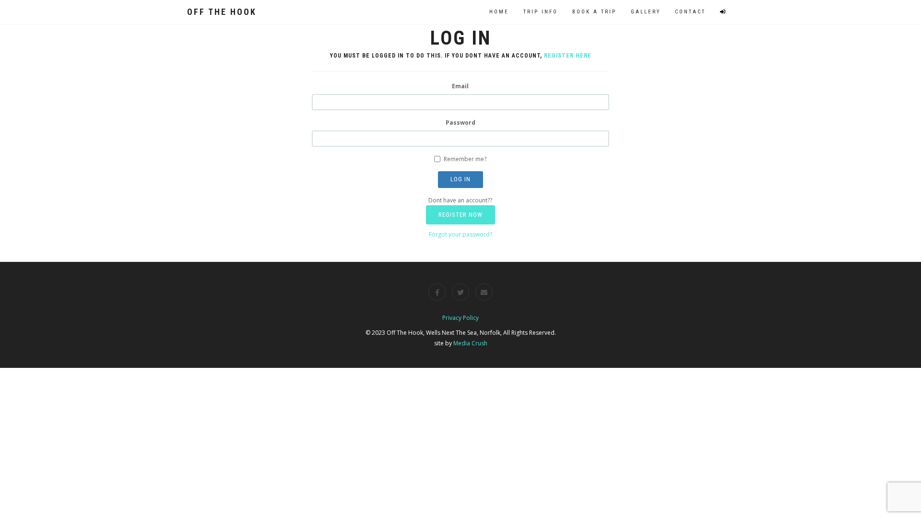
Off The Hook (222, 12)
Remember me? (465, 159)
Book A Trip (594, 12)
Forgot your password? (460, 234)
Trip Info (540, 12)
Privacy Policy (460, 318)
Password (460, 122)
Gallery (646, 12)
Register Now (460, 214)
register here (567, 55)
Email (460, 86)
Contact (690, 12)
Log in (460, 179)
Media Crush (470, 343)
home (499, 12)
